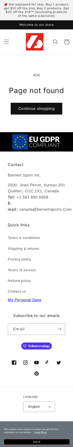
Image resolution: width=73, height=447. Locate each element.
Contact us (17, 291)
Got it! (36, 441)
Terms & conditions (24, 238)
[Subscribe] (59, 329)
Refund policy (19, 281)
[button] (6, 41)
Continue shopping (36, 108)
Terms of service (22, 270)
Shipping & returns (23, 249)
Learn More (40, 432)
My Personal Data (24, 300)
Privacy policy (19, 259)
